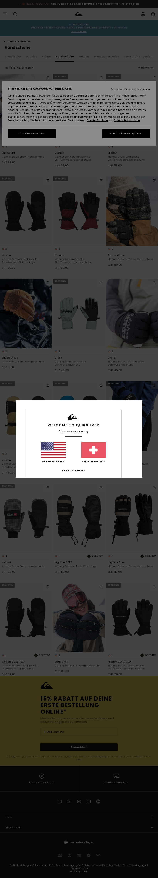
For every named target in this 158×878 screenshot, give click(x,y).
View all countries (73, 470)
